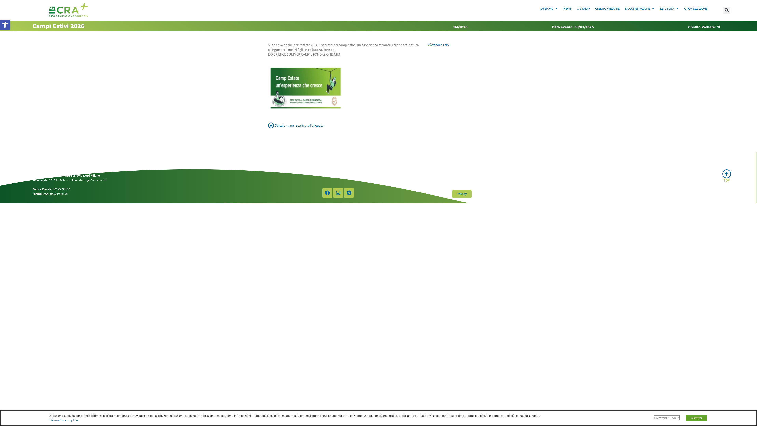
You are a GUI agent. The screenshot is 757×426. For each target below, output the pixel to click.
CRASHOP (583, 8)
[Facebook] (327, 193)
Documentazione (637, 8)
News (567, 8)
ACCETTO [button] (696, 418)
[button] (5, 25)
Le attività (667, 8)
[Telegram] (349, 193)
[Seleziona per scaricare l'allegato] (378, 125)
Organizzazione (695, 8)
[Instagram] (338, 193)
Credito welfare (607, 8)
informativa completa (63, 420)
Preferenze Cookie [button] (666, 418)
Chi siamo (546, 8)
